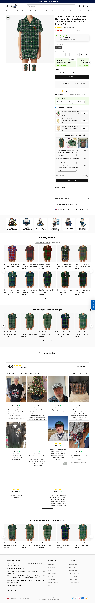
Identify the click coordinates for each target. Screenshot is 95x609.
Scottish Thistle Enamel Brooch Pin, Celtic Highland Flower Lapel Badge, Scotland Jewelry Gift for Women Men (71, 120)
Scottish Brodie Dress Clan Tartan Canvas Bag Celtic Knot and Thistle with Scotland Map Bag (79, 462)
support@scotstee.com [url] (17, 568)
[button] (93, 305)
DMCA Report (26, 598)
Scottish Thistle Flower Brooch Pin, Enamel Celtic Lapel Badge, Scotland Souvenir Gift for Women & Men (71, 112)
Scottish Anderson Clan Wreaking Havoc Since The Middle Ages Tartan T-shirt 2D (16, 418)
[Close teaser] (91, 310)
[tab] (45, 298)
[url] (69, 27)
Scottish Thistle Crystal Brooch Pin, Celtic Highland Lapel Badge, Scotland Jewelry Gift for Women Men (70, 127)
